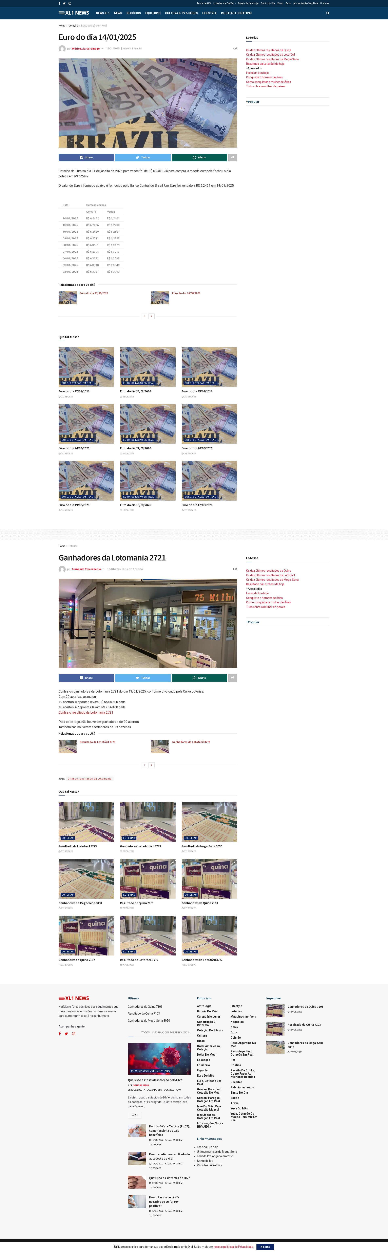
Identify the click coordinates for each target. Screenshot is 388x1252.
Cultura (202, 1035)
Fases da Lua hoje (248, 3)
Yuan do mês (239, 1108)
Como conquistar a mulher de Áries (268, 82)
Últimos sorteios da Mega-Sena (217, 1151)
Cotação (73, 25)
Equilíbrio (153, 13)
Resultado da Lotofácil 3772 (139, 960)
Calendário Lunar (208, 1016)
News (118, 13)
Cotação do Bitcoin (210, 1030)
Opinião (236, 1037)
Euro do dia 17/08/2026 (197, 505)
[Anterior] (144, 316)
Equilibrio (203, 1065)
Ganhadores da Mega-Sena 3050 (80, 903)
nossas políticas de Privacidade (233, 1246)
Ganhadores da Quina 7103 (200, 903)
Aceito (265, 1246)
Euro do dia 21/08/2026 (135, 448)
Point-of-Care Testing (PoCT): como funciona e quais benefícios (169, 1130)
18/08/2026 (128, 510)
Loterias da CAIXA (223, 3)
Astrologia (204, 1006)
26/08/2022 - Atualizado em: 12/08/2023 (152, 1090)
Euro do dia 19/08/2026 (74, 505)
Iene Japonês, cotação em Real (208, 1116)
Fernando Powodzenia (86, 569)
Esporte (202, 1070)
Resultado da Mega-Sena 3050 (202, 846)
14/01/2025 (112, 48)
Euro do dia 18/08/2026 (135, 505)
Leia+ (135, 1115)
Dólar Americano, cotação (209, 1047)
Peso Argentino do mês (243, 1044)
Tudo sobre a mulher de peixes (265, 86)
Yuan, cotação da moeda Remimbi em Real (244, 1117)
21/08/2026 (128, 453)
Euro (288, 3)
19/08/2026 (66, 510)
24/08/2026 (66, 453)
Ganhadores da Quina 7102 (77, 960)
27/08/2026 (66, 396)
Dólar (280, 3)
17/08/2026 (189, 510)
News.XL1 (103, 13)
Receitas (236, 1082)
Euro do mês (205, 1075)
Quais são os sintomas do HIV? (169, 1178)
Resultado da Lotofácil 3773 (97, 742)
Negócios (134, 13)
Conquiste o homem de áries (264, 77)
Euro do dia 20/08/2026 (197, 448)
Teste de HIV (204, 3)
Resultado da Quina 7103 (137, 903)
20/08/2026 (189, 453)
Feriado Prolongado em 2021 (215, 1156)
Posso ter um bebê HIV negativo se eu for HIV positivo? (164, 1201)
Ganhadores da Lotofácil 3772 (202, 960)
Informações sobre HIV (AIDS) (171, 1032)
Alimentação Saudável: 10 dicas (311, 3)
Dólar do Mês (206, 1054)
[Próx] (152, 316)
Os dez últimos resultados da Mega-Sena (272, 59)
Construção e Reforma (206, 1023)
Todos (145, 1032)
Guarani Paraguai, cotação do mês (209, 1091)
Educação (203, 1059)
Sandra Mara (141, 1085)
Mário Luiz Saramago (86, 48)
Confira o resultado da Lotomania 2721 (86, 712)
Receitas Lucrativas (236, 13)
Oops (234, 1032)
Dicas (201, 1040)
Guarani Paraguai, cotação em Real (209, 1099)
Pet (233, 1059)
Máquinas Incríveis (243, 1016)
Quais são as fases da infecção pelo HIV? (155, 1080)
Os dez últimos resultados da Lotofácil (270, 54)
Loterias (73, 546)
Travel (235, 1103)
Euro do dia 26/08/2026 (186, 293)
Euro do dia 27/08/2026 (94, 293)
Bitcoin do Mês (207, 1011)
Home (62, 25)
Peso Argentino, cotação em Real (242, 1053)
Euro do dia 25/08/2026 (197, 391)
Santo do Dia (268, 3)
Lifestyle (209, 13)
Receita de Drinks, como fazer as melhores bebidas (243, 1073)
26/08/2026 (128, 396)
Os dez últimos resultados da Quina (268, 50)
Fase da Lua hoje (207, 1147)
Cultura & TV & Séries (181, 13)
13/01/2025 (114, 569)
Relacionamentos (242, 1087)
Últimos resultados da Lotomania (90, 778)
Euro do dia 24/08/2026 (74, 448)
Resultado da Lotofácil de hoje (265, 63)
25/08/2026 (189, 396)
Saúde (235, 1097)
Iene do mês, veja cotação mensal (209, 1108)
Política (236, 1065)
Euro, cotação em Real (94, 25)
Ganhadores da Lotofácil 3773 (191, 742)
